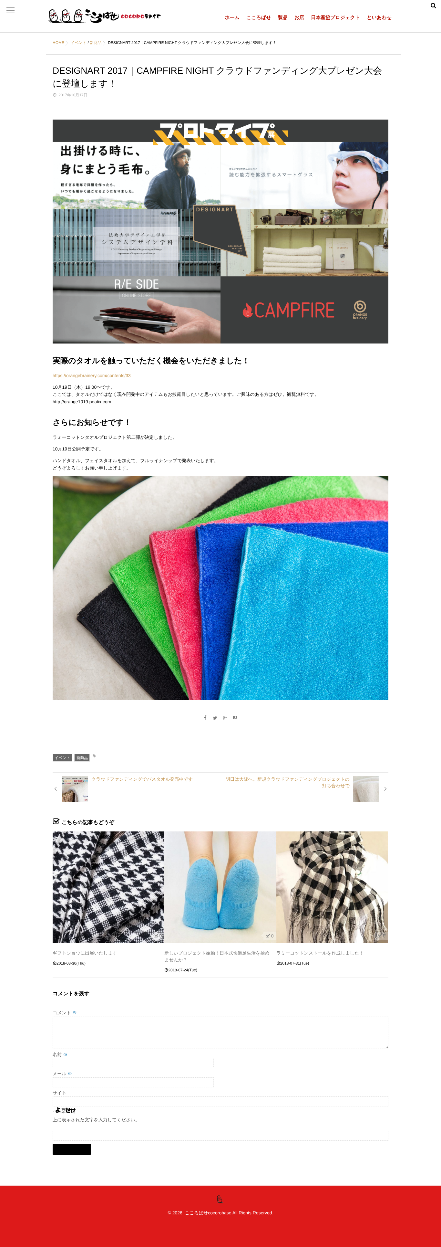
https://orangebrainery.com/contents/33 (92, 375)
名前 (60, 1054)
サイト (60, 1092)
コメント (65, 1012)
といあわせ (379, 17)
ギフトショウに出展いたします (85, 953)
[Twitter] (215, 718)
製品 (283, 17)
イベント (62, 758)
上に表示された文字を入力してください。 (96, 1119)
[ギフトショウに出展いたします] (108, 887)
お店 (299, 17)
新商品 (82, 758)
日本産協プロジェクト (335, 17)
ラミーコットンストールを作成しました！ (320, 953)
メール (62, 1073)
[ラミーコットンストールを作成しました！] (332, 887)
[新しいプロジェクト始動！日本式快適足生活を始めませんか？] (220, 887)
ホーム (232, 17)
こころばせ (258, 17)
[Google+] (225, 718)
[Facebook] (205, 718)
